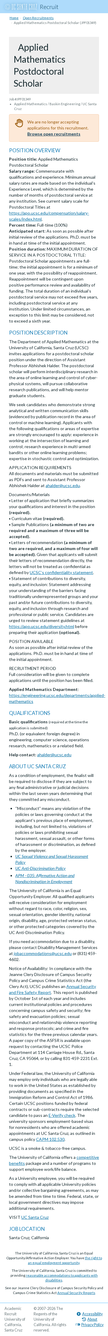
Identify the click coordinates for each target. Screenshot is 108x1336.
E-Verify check (62, 1115)
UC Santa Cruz (35, 1217)
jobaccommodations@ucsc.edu (43, 953)
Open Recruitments (38, 18)
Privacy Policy (92, 1325)
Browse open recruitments (53, 133)
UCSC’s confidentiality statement (61, 572)
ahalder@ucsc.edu (63, 485)
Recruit (49, 6)
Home (14, 18)
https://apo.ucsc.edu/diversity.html (41, 626)
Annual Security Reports (76, 1293)
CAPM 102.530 (50, 1139)
